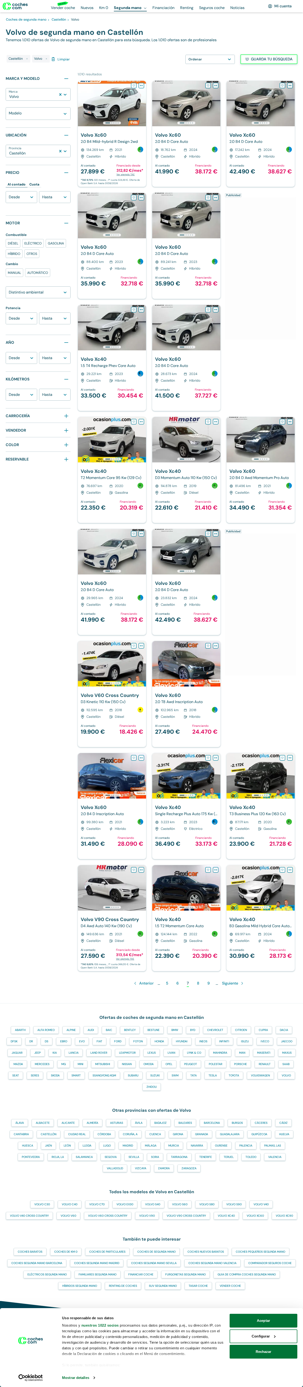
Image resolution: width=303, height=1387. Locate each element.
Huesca (27, 1146)
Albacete (43, 1123)
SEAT (15, 1075)
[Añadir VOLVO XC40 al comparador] (141, 309)
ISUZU (245, 1041)
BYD (192, 1030)
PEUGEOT (190, 1064)
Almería (92, 1123)
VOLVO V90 (147, 1216)
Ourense (221, 1146)
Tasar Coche (198, 1286)
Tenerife (205, 1157)
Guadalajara (230, 1134)
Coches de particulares (107, 1252)
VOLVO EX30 (124, 1204)
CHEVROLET (215, 1030)
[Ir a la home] (15, 6)
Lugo (107, 1146)
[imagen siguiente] (142, 103)
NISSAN (127, 1064)
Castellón (48, 1134)
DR (31, 1041)
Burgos (237, 1123)
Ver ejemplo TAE (125, 174)
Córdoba (104, 1134)
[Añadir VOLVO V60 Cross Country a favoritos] (134, 646)
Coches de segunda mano (156, 1252)
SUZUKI (155, 1075)
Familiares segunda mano (97, 1274)
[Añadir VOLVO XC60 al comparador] (141, 85)
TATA (193, 1075)
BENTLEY (130, 1030)
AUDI (91, 1030)
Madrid (128, 1146)
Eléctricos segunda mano (47, 1274)
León (67, 1146)
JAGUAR (17, 1053)
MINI (80, 1064)
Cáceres (261, 1123)
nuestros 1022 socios (100, 1325)
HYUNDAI (181, 1041)
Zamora (164, 1168)
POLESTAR (215, 1064)
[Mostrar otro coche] (112, 123)
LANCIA (74, 1053)
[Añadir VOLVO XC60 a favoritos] (134, 85)
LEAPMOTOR (127, 1053)
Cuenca (155, 1134)
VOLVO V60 (68, 1216)
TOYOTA (234, 1075)
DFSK (14, 1041)
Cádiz (283, 1123)
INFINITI (224, 1041)
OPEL (168, 1064)
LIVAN (171, 1053)
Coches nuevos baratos (205, 1252)
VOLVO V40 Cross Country (29, 1216)
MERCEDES (42, 1064)
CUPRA (263, 1030)
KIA (55, 1053)
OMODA (148, 1064)
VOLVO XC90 (284, 1216)
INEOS (203, 1041)
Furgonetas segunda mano (185, 1274)
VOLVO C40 (69, 1204)
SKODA (55, 1075)
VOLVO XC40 (226, 1216)
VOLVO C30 (42, 1204)
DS (46, 1041)
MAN (242, 1053)
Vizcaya (140, 1168)
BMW (174, 1030)
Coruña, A (130, 1134)
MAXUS (287, 1053)
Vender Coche (230, 1286)
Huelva (284, 1134)
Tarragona (179, 1157)
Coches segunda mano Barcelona (36, 1263)
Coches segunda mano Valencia (212, 1263)
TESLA (213, 1075)
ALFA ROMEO (46, 1030)
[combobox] (9, 96)
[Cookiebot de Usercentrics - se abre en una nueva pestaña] (30, 1377)
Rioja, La (58, 1157)
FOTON (138, 1041)
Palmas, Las (272, 1146)
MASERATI (263, 1053)
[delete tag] (27, 58)
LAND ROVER (98, 1053)
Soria (155, 1157)
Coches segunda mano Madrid (96, 1263)
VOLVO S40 (152, 1204)
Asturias (116, 1123)
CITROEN (241, 1030)
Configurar (261, 1336)
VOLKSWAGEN (260, 1075)
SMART (76, 1075)
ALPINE (71, 1030)
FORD (117, 1041)
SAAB (286, 1064)
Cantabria (21, 1134)
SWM (175, 1075)
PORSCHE (240, 1064)
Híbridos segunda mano (79, 1286)
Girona (178, 1134)
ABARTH (20, 1030)
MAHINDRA (220, 1053)
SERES (35, 1075)
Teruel (229, 1157)
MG (63, 1064)
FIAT (99, 1041)
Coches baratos (30, 1252)
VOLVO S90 (234, 1204)
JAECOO (286, 1041)
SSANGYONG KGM (104, 1075)
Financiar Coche (140, 1274)
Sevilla (134, 1157)
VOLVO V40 (261, 1204)
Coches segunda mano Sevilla (154, 1263)
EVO (82, 1041)
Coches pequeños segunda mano (260, 1252)
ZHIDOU (152, 1087)
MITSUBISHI (102, 1064)
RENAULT (265, 1064)
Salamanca (84, 1157)
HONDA (159, 1041)
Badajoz (160, 1123)
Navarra (197, 1146)
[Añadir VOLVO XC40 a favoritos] (134, 309)
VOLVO (286, 1075)
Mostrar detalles (75, 1378)
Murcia (173, 1146)
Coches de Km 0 (65, 1252)
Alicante (68, 1123)
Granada (201, 1134)
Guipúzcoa (259, 1134)
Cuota (34, 184)
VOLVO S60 (179, 1204)
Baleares (185, 1123)
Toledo (250, 1157)
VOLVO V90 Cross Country (186, 1216)
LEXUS (151, 1053)
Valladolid (115, 1168)
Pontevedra (31, 1157)
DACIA (284, 1030)
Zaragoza (189, 1168)
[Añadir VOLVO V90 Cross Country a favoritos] (134, 870)
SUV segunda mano (163, 1286)
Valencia (274, 1157)
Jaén (48, 1146)
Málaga (150, 1146)
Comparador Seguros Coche (270, 1263)
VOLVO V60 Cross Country (107, 1216)
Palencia (245, 1146)
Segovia (111, 1157)
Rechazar (264, 1352)
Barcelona (212, 1123)
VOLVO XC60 (255, 1216)
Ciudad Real (77, 1134)
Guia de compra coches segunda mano (247, 1274)
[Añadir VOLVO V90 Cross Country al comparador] (141, 870)
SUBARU (133, 1075)
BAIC (109, 1030)
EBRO (63, 1041)
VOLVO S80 (206, 1204)
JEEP (37, 1053)
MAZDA (18, 1064)
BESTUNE (153, 1030)
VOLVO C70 (97, 1204)
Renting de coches (123, 1286)
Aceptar (263, 1321)
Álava (19, 1123)
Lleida (87, 1146)
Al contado (17, 184)
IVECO (265, 1041)
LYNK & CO (194, 1053)
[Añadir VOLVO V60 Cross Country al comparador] (141, 646)
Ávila (139, 1123)
